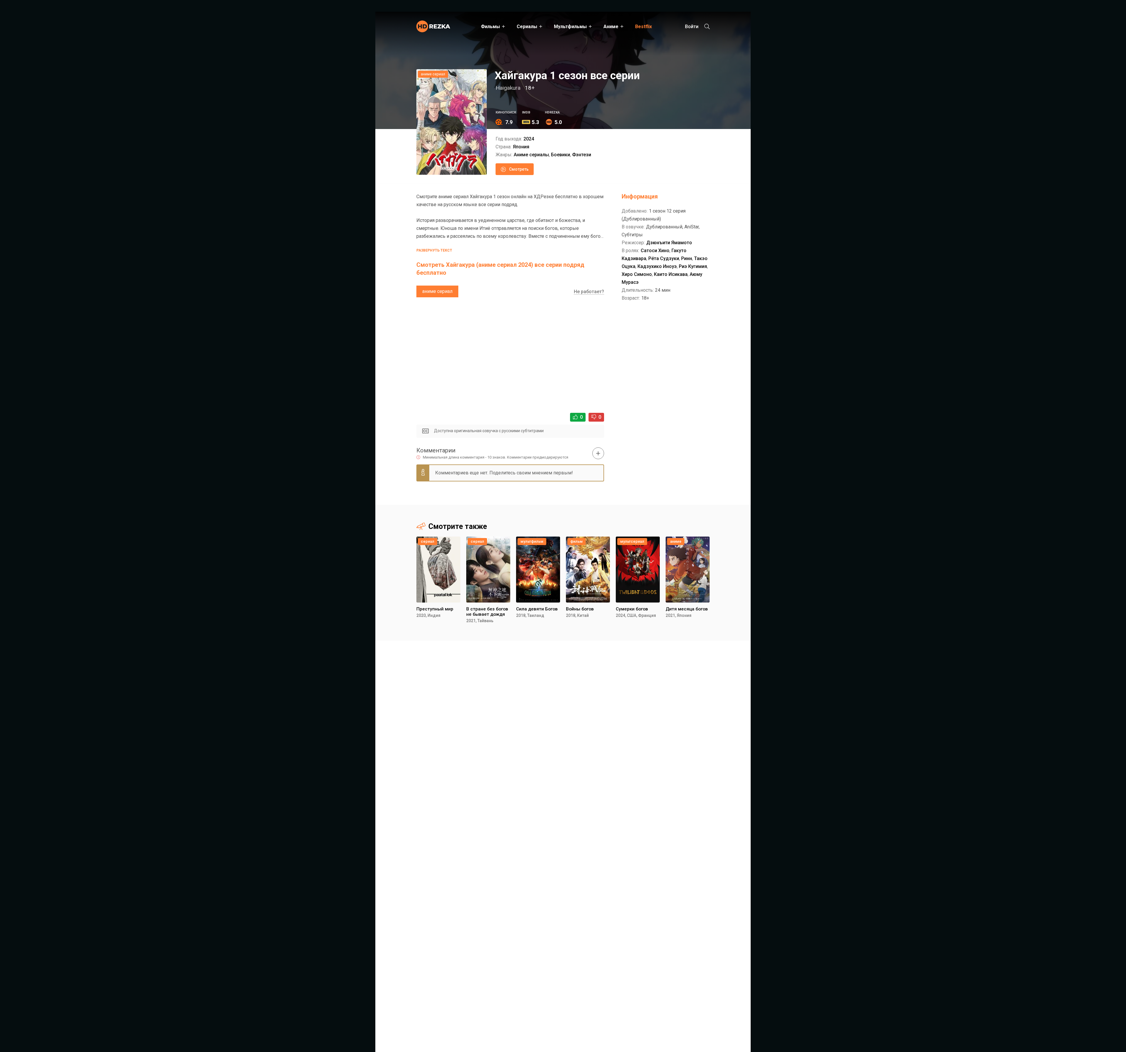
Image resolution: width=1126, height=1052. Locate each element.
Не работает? (589, 291)
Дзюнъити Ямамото (669, 242)
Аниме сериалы (531, 154)
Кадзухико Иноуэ (657, 266)
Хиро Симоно (637, 274)
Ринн (686, 258)
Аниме (610, 26)
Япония (521, 147)
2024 (528, 139)
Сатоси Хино (655, 250)
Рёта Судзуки (663, 258)
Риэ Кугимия (693, 266)
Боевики (560, 154)
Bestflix (643, 26)
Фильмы (490, 26)
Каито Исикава (671, 274)
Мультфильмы (570, 26)
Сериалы (527, 26)
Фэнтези (581, 154)
